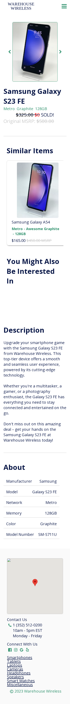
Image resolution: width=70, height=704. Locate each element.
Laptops (14, 665)
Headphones (19, 673)
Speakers (15, 677)
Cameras (15, 669)
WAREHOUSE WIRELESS (21, 6)
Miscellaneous (20, 685)
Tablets (14, 661)
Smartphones (19, 657)
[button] (35, 582)
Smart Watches (21, 681)
